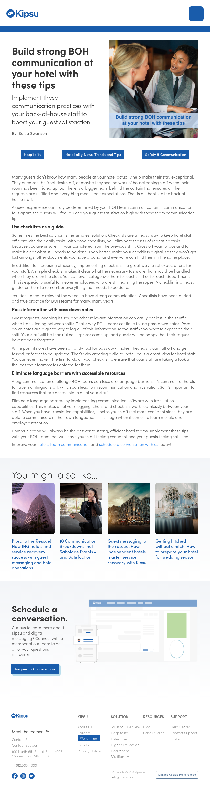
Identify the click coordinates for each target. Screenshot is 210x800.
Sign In (83, 745)
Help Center (180, 726)
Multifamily (120, 756)
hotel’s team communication (63, 444)
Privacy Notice (89, 751)
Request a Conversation (35, 668)
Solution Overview (125, 726)
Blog (147, 726)
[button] (196, 13)
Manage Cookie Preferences (177, 774)
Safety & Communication (165, 154)
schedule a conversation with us (128, 444)
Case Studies (153, 732)
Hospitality (32, 154)
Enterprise (119, 738)
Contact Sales (23, 739)
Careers (88, 735)
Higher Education (125, 744)
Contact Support (25, 745)
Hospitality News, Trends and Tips (93, 154)
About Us (85, 726)
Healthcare (120, 750)
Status (176, 738)
